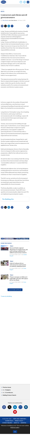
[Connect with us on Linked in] (15, 407)
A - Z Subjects (7, 390)
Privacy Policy (19, 420)
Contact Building (7, 423)
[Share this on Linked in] (8, 26)
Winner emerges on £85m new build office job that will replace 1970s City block (19, 278)
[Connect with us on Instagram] (26, 407)
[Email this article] (12, 26)
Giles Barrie (5, 20)
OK (15, 431)
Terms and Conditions (19, 418)
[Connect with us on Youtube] (15, 412)
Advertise (23, 423)
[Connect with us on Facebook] (4, 407)
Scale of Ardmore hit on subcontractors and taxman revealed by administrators (18, 264)
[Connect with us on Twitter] (10, 407)
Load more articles (15, 290)
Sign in (8, 23)
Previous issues (7, 387)
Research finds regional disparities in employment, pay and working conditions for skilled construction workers (19, 250)
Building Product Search (9, 395)
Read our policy (14, 427)
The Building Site (8, 199)
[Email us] (20, 407)
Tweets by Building (6, 296)
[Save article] (27, 26)
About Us (16, 423)
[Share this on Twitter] (5, 26)
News (2, 11)
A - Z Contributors (8, 392)
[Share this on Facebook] (2, 26)
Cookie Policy (9, 420)
